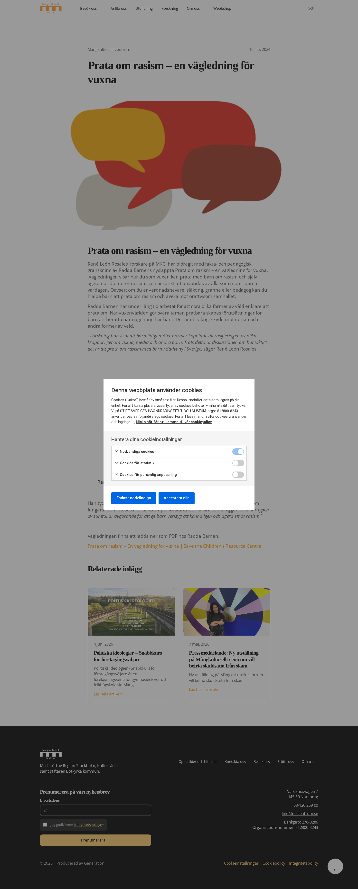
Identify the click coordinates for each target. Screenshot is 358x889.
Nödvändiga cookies (136, 451)
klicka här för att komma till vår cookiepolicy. (174, 422)
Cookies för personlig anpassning (148, 474)
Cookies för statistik (136, 463)
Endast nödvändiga (133, 498)
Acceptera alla (176, 498)
